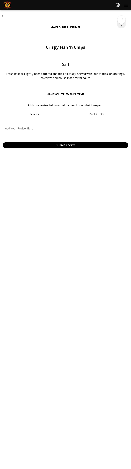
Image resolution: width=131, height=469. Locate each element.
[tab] (34, 114)
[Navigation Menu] (126, 5)
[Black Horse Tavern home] (18, 5)
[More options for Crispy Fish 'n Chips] (121, 20)
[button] (4, 16)
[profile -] (118, 5)
